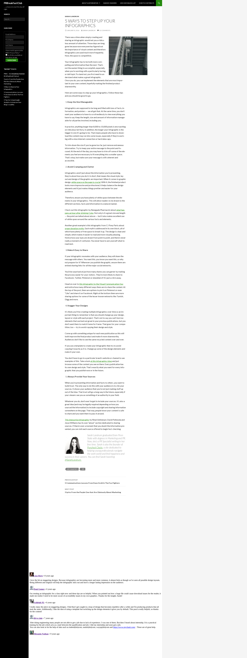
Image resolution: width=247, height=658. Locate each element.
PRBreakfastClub (13, 3)
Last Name (9, 45)
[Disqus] (95, 534)
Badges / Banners (110, 3)
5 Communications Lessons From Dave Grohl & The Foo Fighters (92, 481)
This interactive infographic (77, 419)
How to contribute (146, 3)
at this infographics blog (101, 361)
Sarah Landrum (72, 16)
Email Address (11, 34)
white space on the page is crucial (85, 182)
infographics (72, 469)
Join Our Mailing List (128, 3)
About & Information (90, 3)
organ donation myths (74, 228)
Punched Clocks (95, 447)
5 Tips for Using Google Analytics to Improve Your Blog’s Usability (12, 102)
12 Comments (104, 30)
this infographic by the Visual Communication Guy (101, 284)
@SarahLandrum (73, 459)
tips (82, 469)
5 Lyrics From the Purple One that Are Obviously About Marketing (93, 490)
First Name (9, 40)
